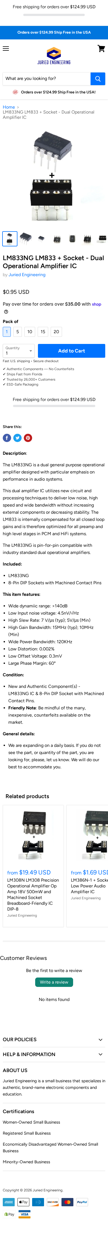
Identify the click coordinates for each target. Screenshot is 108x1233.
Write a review (54, 982)
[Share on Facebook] (7, 438)
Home (9, 107)
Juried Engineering (27, 274)
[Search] (98, 78)
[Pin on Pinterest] (28, 438)
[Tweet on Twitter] (17, 438)
